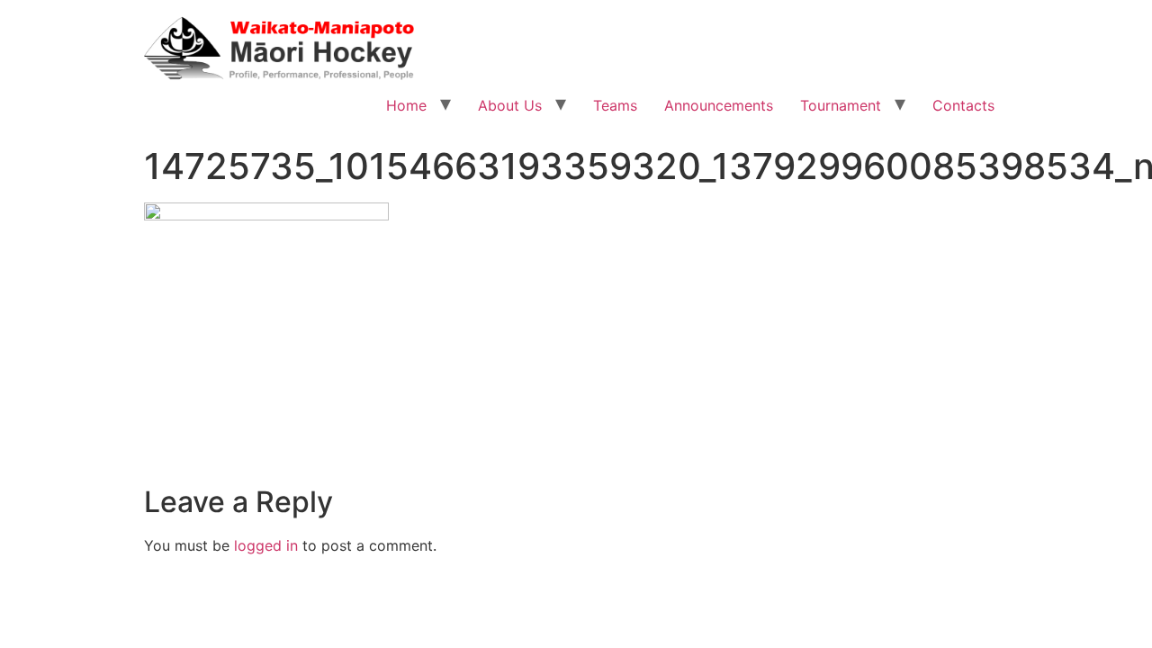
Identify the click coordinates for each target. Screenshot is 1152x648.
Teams (615, 105)
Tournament (840, 105)
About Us (510, 105)
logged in (266, 545)
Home (406, 105)
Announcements (718, 105)
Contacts (963, 105)
